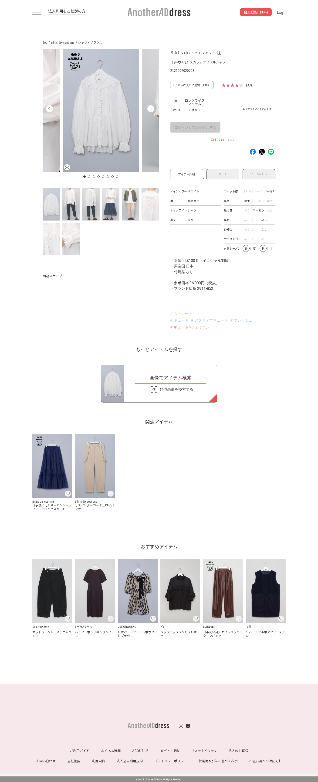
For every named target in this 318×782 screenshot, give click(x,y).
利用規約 (98, 760)
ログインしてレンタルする (195, 127)
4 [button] (98, 176)
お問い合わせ (46, 760)
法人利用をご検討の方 (66, 11)
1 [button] (84, 176)
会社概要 (73, 760)
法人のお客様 (238, 750)
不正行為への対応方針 (265, 760)
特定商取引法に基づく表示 (218, 760)
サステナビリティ (204, 750)
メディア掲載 (169, 750)
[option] (101, 110)
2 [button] (89, 176)
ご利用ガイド (79, 750)
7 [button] (112, 176)
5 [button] (103, 176)
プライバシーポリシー (170, 760)
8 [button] (117, 176)
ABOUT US (140, 750)
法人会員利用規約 (130, 760)
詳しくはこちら (222, 140)
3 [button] (94, 176)
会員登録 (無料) (256, 12)
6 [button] (108, 176)
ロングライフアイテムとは (257, 108)
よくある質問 (111, 750)
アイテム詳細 (186, 173)
